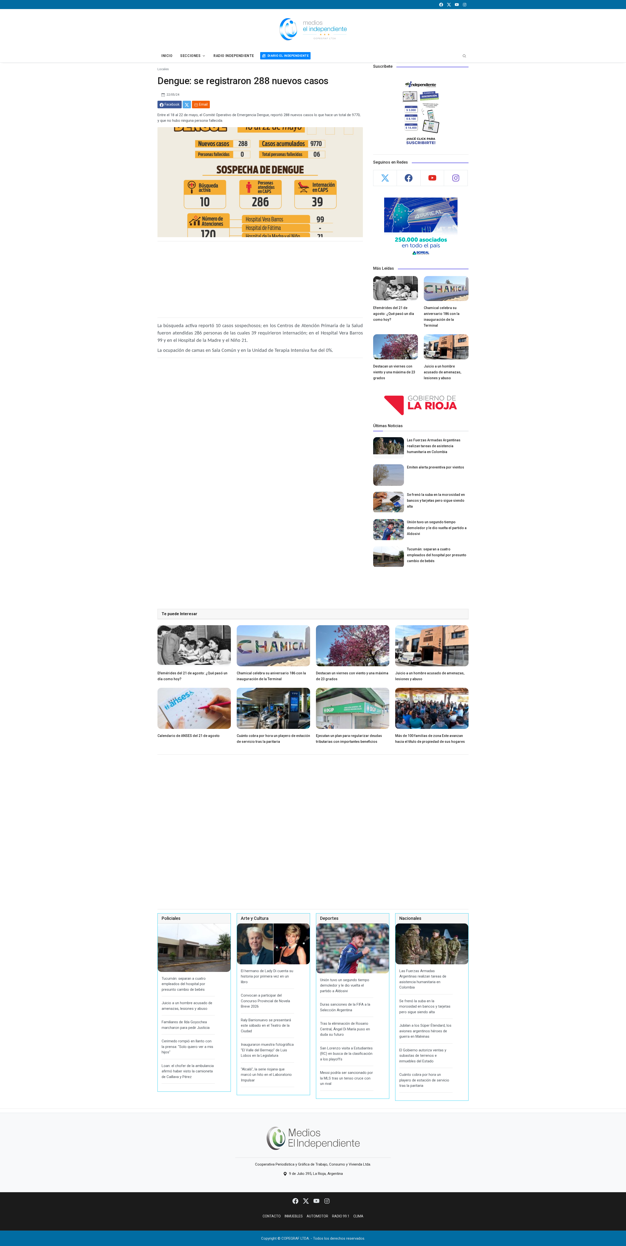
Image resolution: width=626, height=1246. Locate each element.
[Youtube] (316, 1200)
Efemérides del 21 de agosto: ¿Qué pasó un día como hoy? (393, 314)
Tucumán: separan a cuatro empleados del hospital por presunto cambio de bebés (436, 555)
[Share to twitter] (187, 104)
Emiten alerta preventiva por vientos (435, 467)
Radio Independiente (233, 56)
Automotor (317, 1216)
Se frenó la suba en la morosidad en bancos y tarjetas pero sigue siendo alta (436, 500)
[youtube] (457, 4)
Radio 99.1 (340, 1216)
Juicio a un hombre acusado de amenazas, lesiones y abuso (442, 372)
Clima (358, 1216)
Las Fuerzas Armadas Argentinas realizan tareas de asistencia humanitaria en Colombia (433, 446)
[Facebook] (295, 1200)
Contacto (272, 1216)
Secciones (190, 56)
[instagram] (465, 4)
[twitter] (449, 4)
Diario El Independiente (288, 55)
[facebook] (441, 4)
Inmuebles (294, 1216)
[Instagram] (327, 1200)
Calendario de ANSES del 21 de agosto (188, 736)
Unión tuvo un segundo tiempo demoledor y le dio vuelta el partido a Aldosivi (437, 528)
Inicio (166, 56)
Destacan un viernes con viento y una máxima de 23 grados (394, 372)
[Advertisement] (260, 279)
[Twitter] (306, 1200)
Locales (163, 69)
